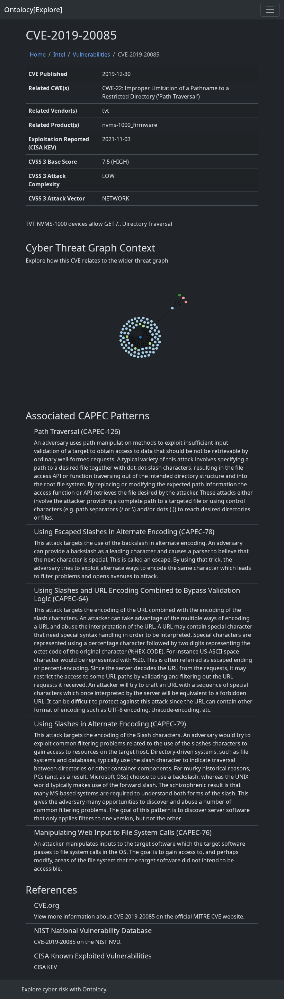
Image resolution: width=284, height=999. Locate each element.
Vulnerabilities (91, 54)
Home (38, 54)
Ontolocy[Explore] (33, 9)
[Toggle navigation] (270, 10)
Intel (59, 54)
